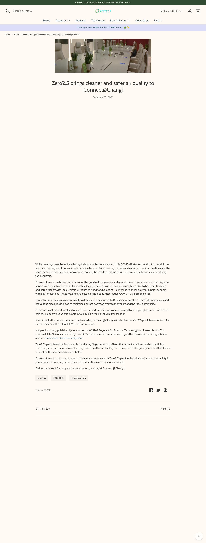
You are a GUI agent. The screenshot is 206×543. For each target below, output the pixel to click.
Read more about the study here (64, 338)
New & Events (118, 20)
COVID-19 (59, 378)
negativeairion (79, 378)
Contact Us (141, 20)
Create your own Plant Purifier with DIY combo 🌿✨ (103, 27)
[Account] (189, 11)
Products (81, 20)
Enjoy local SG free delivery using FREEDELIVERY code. (103, 2)
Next (163, 408)
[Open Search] (8, 11)
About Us (61, 20)
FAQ (157, 20)
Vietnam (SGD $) (169, 11)
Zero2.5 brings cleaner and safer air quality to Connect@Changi (51, 35)
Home (46, 20)
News (16, 35)
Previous (44, 408)
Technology (98, 20)
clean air (42, 378)
